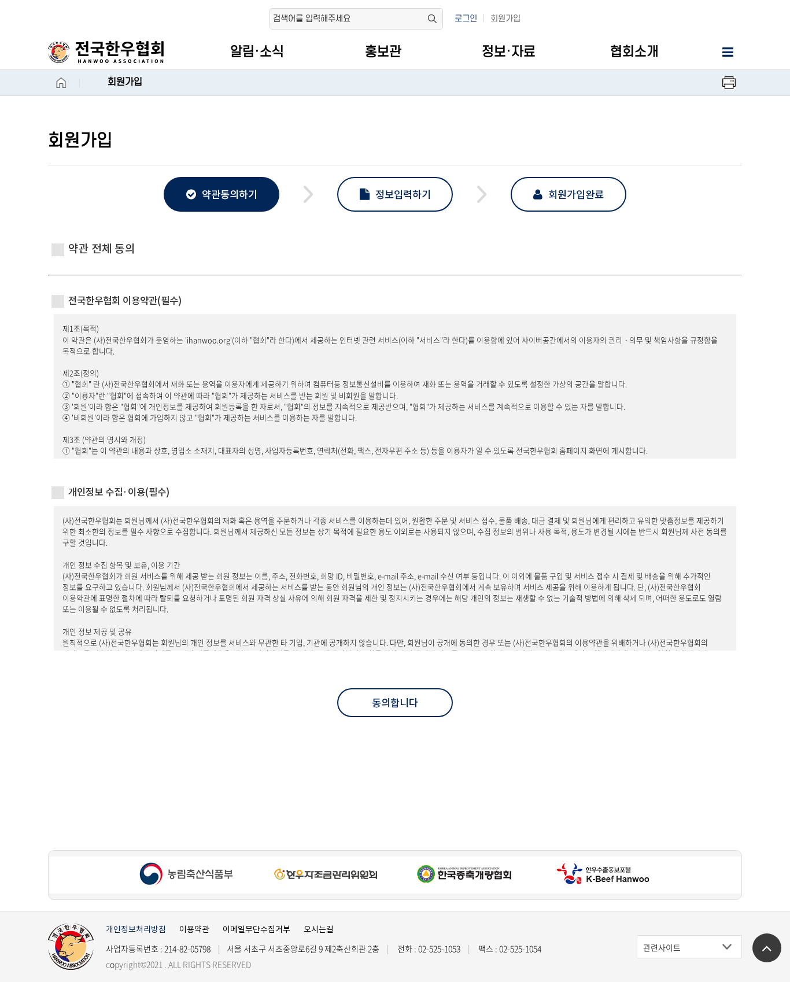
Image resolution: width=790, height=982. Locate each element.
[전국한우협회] (118, 52)
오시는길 (319, 929)
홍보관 (383, 52)
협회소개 (634, 52)
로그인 (466, 19)
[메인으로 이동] (71, 947)
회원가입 (505, 19)
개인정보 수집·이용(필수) (118, 492)
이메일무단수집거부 (256, 929)
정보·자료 (509, 52)
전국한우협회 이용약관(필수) (125, 300)
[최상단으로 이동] (766, 947)
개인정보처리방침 (136, 929)
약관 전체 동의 (101, 249)
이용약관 (194, 929)
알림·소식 (257, 52)
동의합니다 (395, 703)
